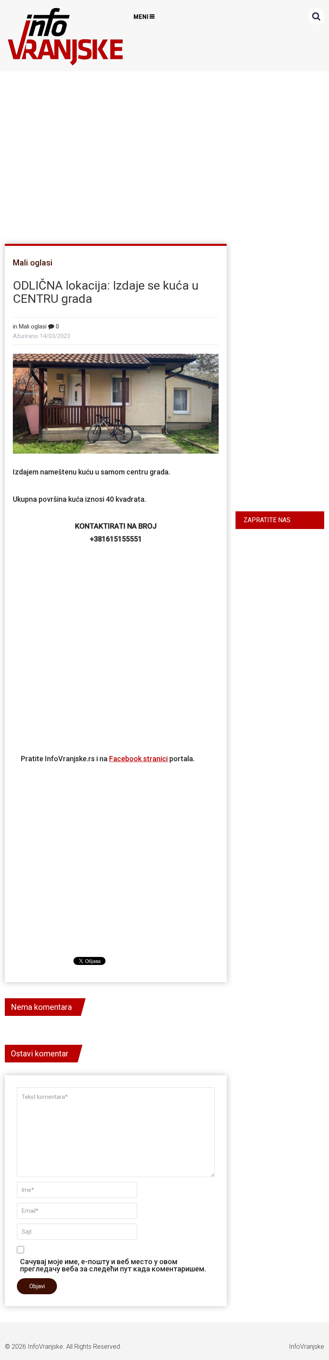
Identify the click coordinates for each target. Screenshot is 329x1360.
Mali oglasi (33, 263)
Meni (141, 17)
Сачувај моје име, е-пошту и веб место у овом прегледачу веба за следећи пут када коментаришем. (113, 1265)
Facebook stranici (138, 758)
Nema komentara (41, 1007)
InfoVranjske (45, 1346)
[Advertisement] (162, 154)
